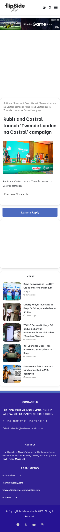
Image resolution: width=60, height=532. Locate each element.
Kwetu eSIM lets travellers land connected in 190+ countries (38, 369)
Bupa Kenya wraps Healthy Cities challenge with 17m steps (39, 287)
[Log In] (44, 8)
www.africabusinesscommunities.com (21, 489)
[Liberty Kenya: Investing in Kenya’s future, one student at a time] (12, 312)
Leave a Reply (30, 212)
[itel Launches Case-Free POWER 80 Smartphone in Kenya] (12, 353)
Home (9, 103)
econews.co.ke (9, 497)
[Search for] (50, 8)
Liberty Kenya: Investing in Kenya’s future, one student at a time (40, 308)
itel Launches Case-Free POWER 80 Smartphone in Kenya (38, 349)
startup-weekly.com (12, 482)
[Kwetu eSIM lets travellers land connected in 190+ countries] (12, 374)
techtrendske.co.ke (11, 475)
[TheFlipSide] (14, 7)
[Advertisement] (30, 65)
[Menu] (56, 8)
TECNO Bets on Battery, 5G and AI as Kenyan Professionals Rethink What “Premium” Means (39, 330)
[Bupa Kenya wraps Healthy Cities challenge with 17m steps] (12, 291)
